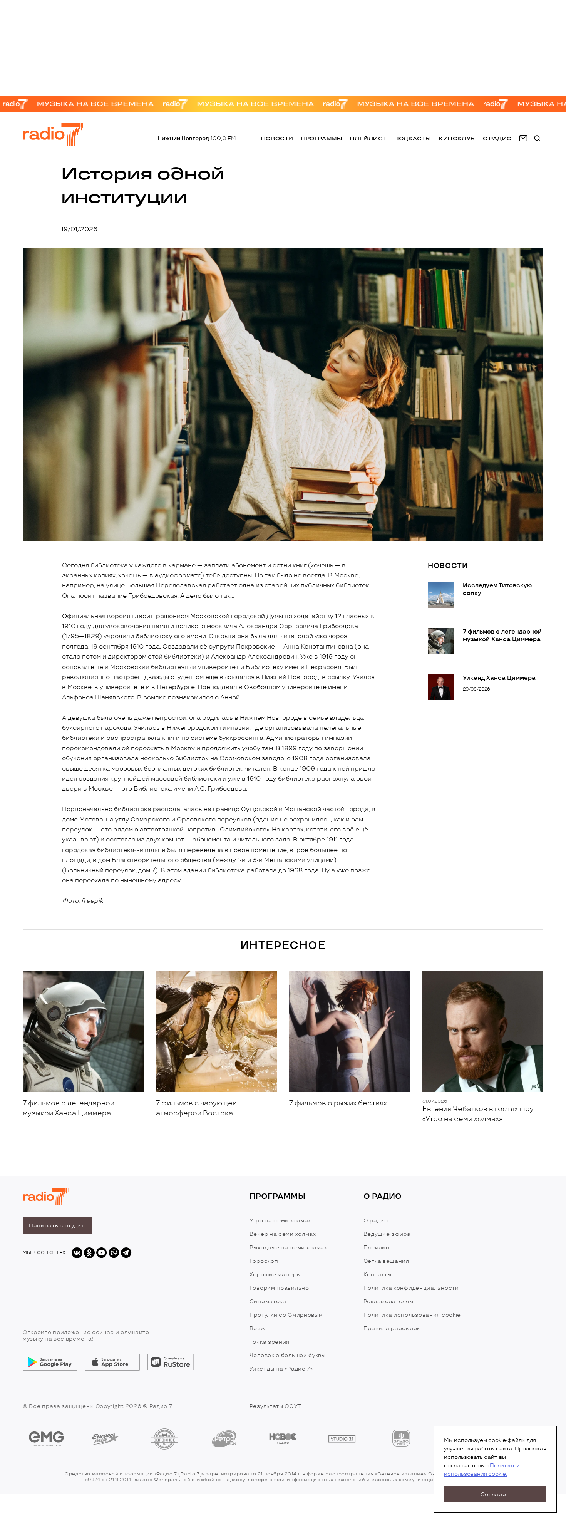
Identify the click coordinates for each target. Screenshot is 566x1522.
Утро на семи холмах (280, 1220)
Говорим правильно (279, 1288)
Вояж (257, 1328)
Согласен (495, 1494)
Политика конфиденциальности (411, 1288)
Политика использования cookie (412, 1315)
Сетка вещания (386, 1261)
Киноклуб (457, 138)
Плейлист (368, 138)
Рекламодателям (388, 1301)
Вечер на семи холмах (283, 1234)
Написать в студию (57, 1225)
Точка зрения (270, 1342)
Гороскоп (264, 1261)
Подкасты (412, 138)
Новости (277, 138)
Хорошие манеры (275, 1274)
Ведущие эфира (387, 1234)
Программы (321, 138)
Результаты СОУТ (276, 1406)
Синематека (268, 1301)
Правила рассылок (391, 1328)
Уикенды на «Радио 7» (281, 1369)
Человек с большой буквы (288, 1355)
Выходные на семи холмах (288, 1247)
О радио (375, 1220)
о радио (497, 138)
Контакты (377, 1274)
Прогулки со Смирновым (286, 1315)
